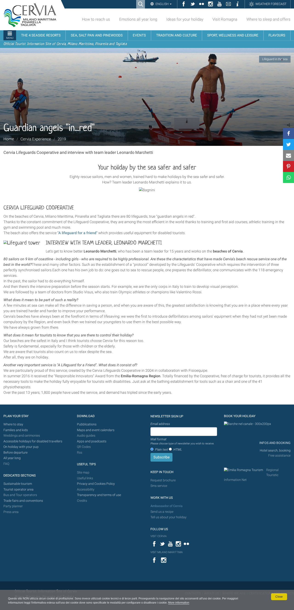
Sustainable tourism (17, 484)
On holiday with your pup (21, 447)
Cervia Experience (35, 139)
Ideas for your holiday (184, 19)
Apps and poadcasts (91, 441)
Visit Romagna (224, 19)
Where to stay (13, 424)
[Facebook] (288, 133)
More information (178, 602)
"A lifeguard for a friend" (77, 233)
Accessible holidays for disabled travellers (32, 441)
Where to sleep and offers (268, 19)
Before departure (15, 453)
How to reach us (96, 19)
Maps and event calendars (95, 430)
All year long (12, 458)
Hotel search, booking (275, 450)
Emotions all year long (138, 19)
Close (279, 596)
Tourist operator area (18, 489)
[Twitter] (288, 144)
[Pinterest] (288, 166)
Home (8, 139)
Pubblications (86, 424)
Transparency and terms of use (99, 495)
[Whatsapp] (288, 177)
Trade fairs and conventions (23, 501)
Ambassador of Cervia (166, 506)
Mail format (182, 441)
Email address (160, 424)
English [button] (162, 4)
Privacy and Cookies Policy (96, 484)
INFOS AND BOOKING (275, 443)
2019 (62, 139)
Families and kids (15, 430)
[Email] (288, 155)
